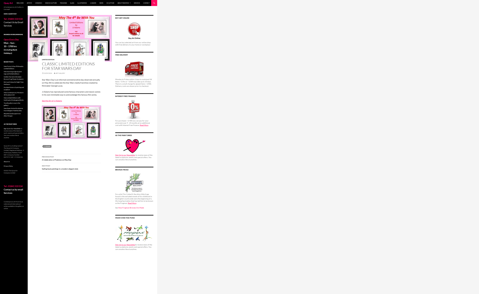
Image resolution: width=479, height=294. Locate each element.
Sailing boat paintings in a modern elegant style (60, 167)
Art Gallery (60, 73)
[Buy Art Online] (134, 31)
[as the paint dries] (134, 146)
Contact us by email (13, 189)
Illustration (82, 3)
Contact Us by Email (13, 22)
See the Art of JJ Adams (52, 101)
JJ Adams (93, 3)
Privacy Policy (8, 166)
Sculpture (110, 3)
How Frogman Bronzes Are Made (131, 208)
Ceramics (38, 3)
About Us (7, 161)
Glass (72, 3)
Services (137, 3)
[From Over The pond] (134, 232)
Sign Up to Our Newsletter (12, 129)
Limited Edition (48, 59)
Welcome (20, 3)
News (101, 3)
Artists (29, 3)
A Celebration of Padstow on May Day (56, 158)
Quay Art (8, 3)
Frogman (63, 3)
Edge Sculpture (51, 3)
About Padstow (123, 3)
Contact (146, 3)
